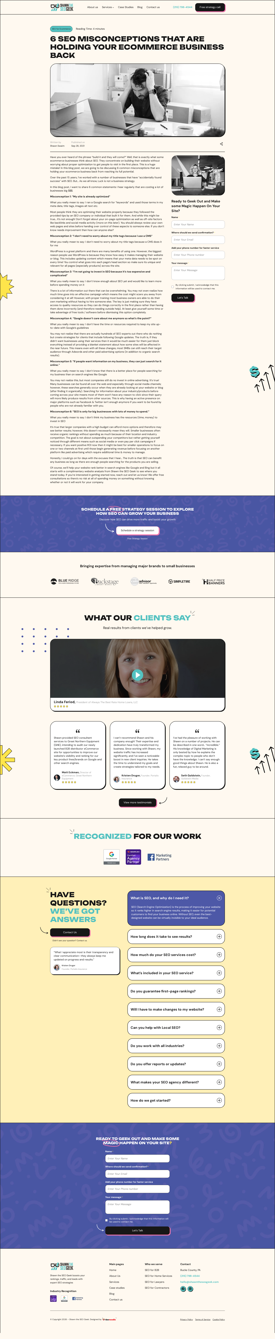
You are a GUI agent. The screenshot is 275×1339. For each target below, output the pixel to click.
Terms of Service (202, 1319)
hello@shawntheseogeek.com (199, 1282)
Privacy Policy (186, 1319)
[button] (176, 898)
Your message (180, 263)
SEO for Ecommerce (61, 29)
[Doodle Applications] (109, 1320)
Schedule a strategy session (137, 530)
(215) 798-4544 (182, 7)
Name (175, 217)
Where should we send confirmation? (193, 232)
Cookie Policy (219, 1319)
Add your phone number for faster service (195, 247)
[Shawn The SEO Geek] (62, 1264)
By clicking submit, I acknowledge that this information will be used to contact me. (197, 287)
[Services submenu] (113, 7)
